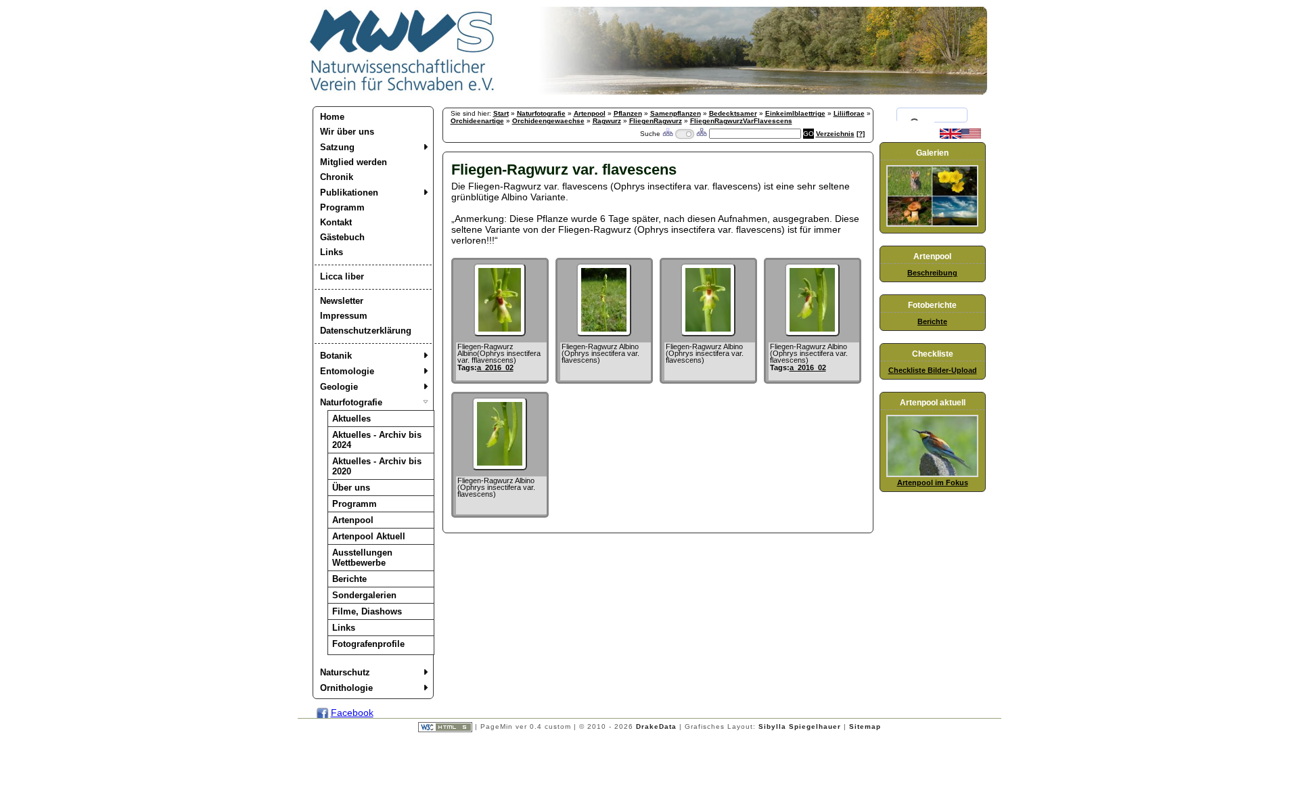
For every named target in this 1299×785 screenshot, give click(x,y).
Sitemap (865, 726)
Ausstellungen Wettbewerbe (362, 557)
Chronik (336, 177)
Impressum (343, 316)
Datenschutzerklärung (365, 331)
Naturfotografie (351, 402)
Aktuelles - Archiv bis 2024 (376, 440)
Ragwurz (607, 121)
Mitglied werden (353, 162)
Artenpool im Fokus (932, 482)
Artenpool (352, 520)
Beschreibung (932, 273)
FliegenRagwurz (655, 121)
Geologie (339, 387)
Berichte (349, 579)
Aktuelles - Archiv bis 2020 (376, 466)
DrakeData (656, 726)
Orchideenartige (477, 121)
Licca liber (342, 276)
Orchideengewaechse (548, 121)
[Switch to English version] (960, 136)
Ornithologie (346, 688)
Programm (342, 207)
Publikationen (349, 192)
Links (331, 252)
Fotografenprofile (368, 644)
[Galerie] (932, 224)
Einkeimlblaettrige (795, 113)
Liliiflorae (849, 113)
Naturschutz (345, 672)
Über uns (351, 488)
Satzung (337, 147)
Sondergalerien (364, 595)
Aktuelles (351, 418)
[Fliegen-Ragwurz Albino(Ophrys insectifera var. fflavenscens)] (500, 333)
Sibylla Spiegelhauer (799, 726)
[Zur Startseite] (402, 91)
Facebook (352, 712)
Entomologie (347, 371)
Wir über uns (347, 132)
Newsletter (341, 301)
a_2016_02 (495, 367)
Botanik (336, 356)
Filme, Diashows (367, 611)
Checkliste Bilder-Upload (932, 370)
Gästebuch (342, 237)
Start (501, 113)
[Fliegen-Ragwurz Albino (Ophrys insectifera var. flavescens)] (603, 333)
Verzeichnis (835, 133)
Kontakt (336, 222)
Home (332, 117)
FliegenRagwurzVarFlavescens (741, 121)
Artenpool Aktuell (368, 536)
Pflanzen (628, 113)
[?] (861, 133)
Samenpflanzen (675, 113)
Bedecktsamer (733, 113)
